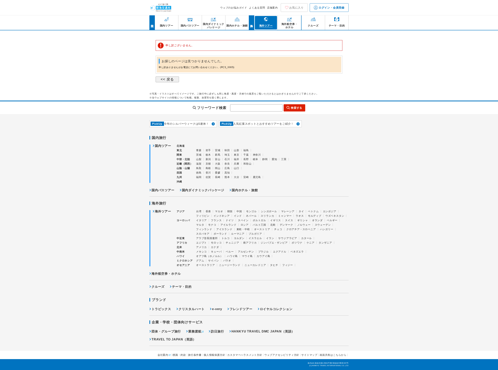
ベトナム (313, 211)
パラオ (227, 260)
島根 (208, 168)
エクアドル (279, 251)
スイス (289, 220)
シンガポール (269, 211)
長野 (246, 159)
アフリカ (182, 242)
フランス (216, 220)
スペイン (243, 220)
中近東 (181, 238)
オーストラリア (205, 265)
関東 (179, 154)
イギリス (275, 220)
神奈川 (257, 154)
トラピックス (161, 309)
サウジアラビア (287, 238)
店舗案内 (272, 7)
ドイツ (230, 220)
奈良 (227, 163)
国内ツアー (163, 146)
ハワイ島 (232, 256)
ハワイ (181, 256)
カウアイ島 (263, 256)
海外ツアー (163, 211)
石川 (227, 159)
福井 (236, 159)
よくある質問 (257, 7)
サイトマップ (309, 355)
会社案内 (163, 355)
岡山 (217, 168)
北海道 (181, 146)
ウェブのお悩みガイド (233, 7)
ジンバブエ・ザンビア (274, 242)
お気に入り (296, 7)
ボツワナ (297, 242)
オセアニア (183, 265)
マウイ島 (247, 256)
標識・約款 (179, 355)
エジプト (201, 242)
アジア (181, 211)
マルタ (200, 225)
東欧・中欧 (243, 229)
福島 (246, 150)
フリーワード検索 (211, 108)
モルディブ (314, 216)
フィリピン (203, 216)
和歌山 (247, 163)
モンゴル (251, 211)
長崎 (217, 177)
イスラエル (255, 238)
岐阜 (255, 159)
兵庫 (236, 163)
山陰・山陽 (183, 168)
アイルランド (228, 225)
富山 (217, 159)
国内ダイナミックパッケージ (203, 190)
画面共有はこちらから (333, 355)
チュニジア (232, 242)
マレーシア (288, 211)
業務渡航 (194, 331)
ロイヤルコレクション (276, 309)
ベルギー (332, 220)
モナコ (212, 225)
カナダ (215, 247)
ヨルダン (239, 238)
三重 (284, 159)
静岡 (265, 159)
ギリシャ (302, 220)
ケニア (311, 242)
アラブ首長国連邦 (206, 238)
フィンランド (204, 229)
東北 (179, 150)
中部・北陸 (183, 159)
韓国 (230, 211)
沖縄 (179, 181)
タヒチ (274, 265)
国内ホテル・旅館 (245, 190)
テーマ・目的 (182, 286)
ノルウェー (304, 225)
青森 (199, 150)
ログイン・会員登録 (331, 7)
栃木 (208, 154)
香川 (208, 172)
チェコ (278, 229)
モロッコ (216, 242)
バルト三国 (259, 225)
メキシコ (201, 251)
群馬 (217, 154)
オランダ (317, 220)
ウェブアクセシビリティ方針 (281, 355)
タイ (301, 211)
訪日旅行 (217, 331)
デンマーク (286, 225)
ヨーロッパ (183, 220)
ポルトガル (259, 220)
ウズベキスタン (334, 216)
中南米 (181, 251)
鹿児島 (257, 177)
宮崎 (246, 177)
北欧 (273, 225)
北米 (179, 247)
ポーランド (220, 233)
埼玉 (227, 154)
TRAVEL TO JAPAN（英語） (174, 339)
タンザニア (325, 242)
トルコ (226, 238)
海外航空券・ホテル (166, 273)
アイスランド (224, 229)
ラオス (300, 216)
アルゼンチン (246, 251)
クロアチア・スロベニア (301, 229)
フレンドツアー (241, 309)
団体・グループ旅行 (166, 331)
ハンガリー (326, 229)
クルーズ (158, 286)
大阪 (217, 163)
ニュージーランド (229, 265)
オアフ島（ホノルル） (209, 256)
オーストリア (262, 229)
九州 (179, 177)
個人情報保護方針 (214, 355)
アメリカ (201, 247)
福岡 (199, 177)
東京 (236, 154)
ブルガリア (255, 233)
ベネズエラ (297, 251)
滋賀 (199, 163)
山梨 (199, 159)
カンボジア (329, 211)
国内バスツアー (163, 190)
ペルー (230, 251)
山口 (236, 168)
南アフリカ (250, 242)
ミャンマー (285, 216)
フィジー (287, 265)
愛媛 (217, 172)
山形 (236, 150)
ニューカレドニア (255, 265)
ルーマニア (238, 233)
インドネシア (222, 216)
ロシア (245, 225)
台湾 (199, 211)
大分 (236, 177)
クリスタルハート (192, 309)
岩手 (208, 150)
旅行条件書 (195, 355)
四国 (179, 172)
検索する (296, 107)
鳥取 (199, 168)
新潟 (208, 159)
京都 (208, 163)
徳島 (199, 172)
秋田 (227, 150)
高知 (227, 172)
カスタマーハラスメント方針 (244, 355)
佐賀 (208, 177)
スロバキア (203, 233)
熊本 (227, 177)
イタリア (201, 220)
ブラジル (263, 251)
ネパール (251, 216)
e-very (217, 309)
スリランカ (267, 216)
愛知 (274, 159)
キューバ (216, 251)
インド (238, 216)
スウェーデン (323, 225)
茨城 (199, 154)
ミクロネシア (185, 260)
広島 (227, 168)
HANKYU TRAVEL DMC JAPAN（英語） (263, 331)
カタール (306, 238)
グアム (200, 260)
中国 (239, 211)
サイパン (213, 260)
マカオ (219, 211)
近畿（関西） (185, 163)
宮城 (217, 150)
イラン (270, 238)
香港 (208, 211)
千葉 (246, 154)
